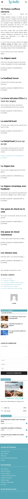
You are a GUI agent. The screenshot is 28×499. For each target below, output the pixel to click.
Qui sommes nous (5, 451)
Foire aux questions (5, 473)
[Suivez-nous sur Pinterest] (14, 494)
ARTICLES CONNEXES (7, 310)
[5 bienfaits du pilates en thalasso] (4, 325)
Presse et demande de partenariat (9, 458)
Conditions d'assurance (6, 477)
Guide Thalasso (4, 453)
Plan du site (3, 455)
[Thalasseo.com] (14, 391)
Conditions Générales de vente (8, 475)
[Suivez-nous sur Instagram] (8, 494)
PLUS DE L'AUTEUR (7, 312)
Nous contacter (4, 469)
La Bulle (4, 14)
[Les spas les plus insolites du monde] (4, 332)
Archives (3, 460)
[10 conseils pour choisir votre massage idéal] (4, 318)
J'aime (24, 407)
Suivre (24, 410)
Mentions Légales (5, 480)
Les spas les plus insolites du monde (12, 434)
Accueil (2, 5)
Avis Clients (3, 484)
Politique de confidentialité (7, 482)
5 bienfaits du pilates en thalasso (11, 428)
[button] (26, 2)
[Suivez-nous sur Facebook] (3, 494)
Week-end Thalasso (5, 471)
